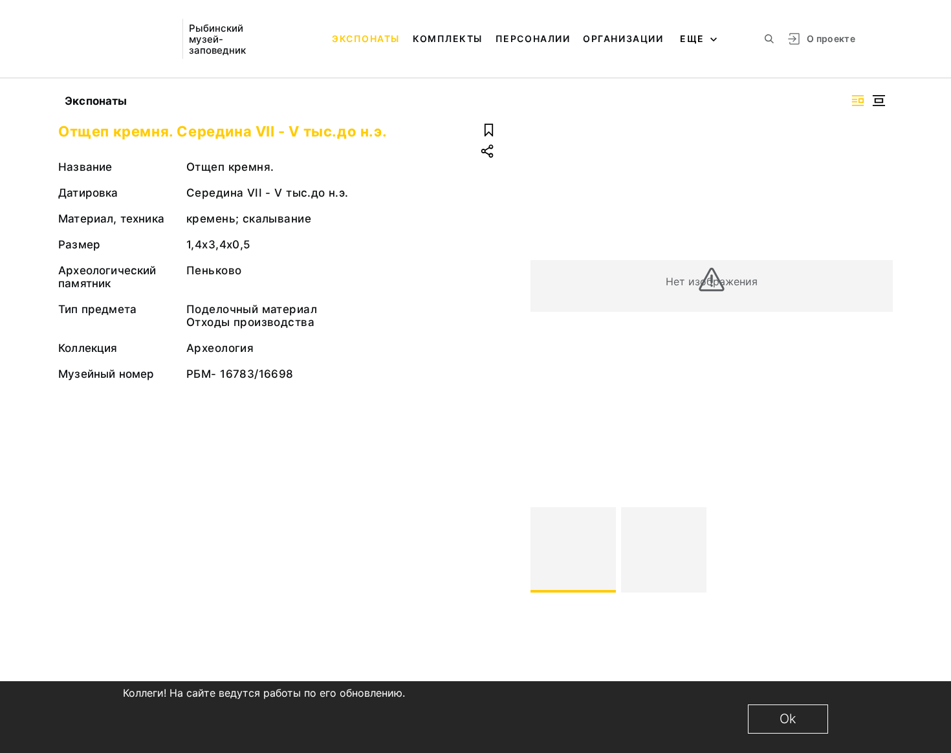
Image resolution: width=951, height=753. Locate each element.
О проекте (831, 38)
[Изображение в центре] (878, 101)
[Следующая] (877, 550)
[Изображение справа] (857, 101)
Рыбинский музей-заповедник (217, 39)
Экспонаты (366, 38)
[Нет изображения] (573, 550)
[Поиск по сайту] (769, 38)
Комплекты (448, 38)
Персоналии (533, 38)
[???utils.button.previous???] (546, 550)
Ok (788, 718)
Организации (623, 38)
